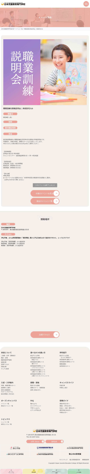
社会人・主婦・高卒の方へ (67, 408)
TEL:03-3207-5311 (32, 437)
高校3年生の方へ (65, 403)
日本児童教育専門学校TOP (7, 29)
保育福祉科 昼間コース (66, 359)
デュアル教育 (5, 369)
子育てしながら (35, 408)
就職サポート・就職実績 (37, 387)
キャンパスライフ (67, 382)
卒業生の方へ (64, 412)
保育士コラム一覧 (6, 424)
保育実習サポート (65, 366)
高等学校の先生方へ (65, 410)
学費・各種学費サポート (8, 385)
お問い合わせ (35, 441)
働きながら (33, 403)
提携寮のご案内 (5, 387)
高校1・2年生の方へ (66, 406)
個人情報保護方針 (75, 459)
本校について (6, 352)
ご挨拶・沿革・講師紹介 (8, 355)
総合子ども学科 (35, 355)
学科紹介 (63, 352)
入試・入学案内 (7, 382)
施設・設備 (4, 358)
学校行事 (62, 385)
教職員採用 (85, 459)
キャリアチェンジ (35, 406)
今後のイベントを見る (44, 193)
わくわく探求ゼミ (66, 357)
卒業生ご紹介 (64, 387)
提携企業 (3, 362)
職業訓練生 (63, 364)
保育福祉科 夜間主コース (67, 362)
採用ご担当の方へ (35, 390)
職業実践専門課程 (6, 360)
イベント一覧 (19, 29)
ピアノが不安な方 (35, 410)
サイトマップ (63, 459)
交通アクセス (44, 335)
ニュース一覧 (5, 422)
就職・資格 (34, 382)
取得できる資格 (35, 385)
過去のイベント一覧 (44, 201)
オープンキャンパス (9, 400)
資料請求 (54, 441)
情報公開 (3, 366)
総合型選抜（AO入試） (8, 394)
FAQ (32, 400)
